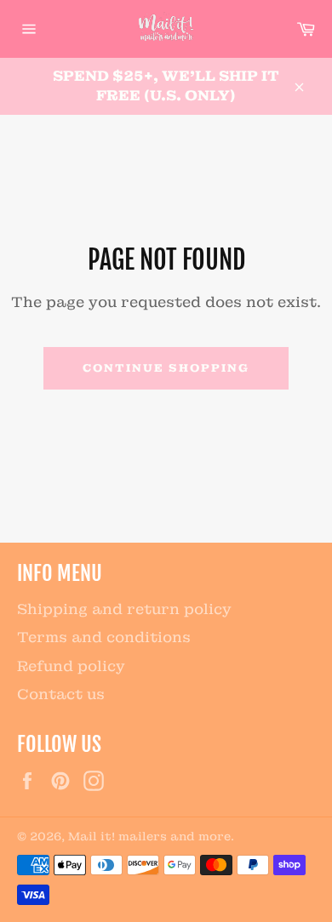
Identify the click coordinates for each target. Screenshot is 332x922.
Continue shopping (166, 368)
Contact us (61, 694)
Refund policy (71, 666)
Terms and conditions (104, 637)
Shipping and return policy (124, 609)
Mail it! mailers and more (149, 836)
